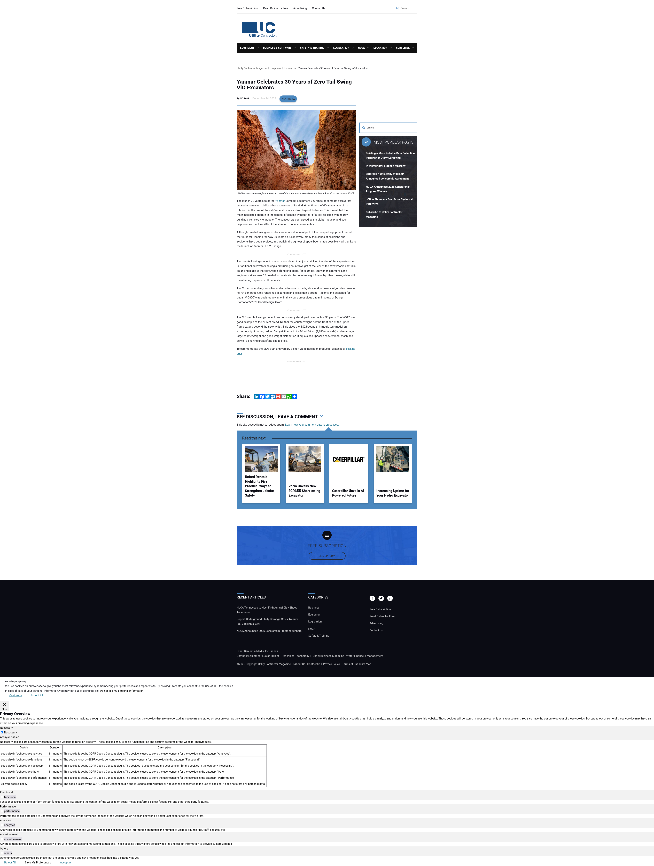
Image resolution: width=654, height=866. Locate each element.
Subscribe (403, 48)
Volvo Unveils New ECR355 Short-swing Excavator (304, 491)
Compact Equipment (249, 656)
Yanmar (280, 201)
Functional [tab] (6, 792)
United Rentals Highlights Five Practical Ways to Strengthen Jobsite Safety (259, 486)
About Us (299, 664)
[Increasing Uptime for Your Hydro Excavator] (392, 459)
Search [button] (398, 8)
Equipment (247, 48)
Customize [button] (15, 695)
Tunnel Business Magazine (327, 656)
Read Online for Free (275, 8)
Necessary (10, 733)
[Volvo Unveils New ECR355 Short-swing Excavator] (305, 459)
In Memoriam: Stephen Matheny (386, 166)
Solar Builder (271, 656)
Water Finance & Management (364, 656)
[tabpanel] (327, 763)
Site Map (365, 664)
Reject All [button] (10, 863)
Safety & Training (312, 48)
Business (313, 608)
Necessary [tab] (6, 728)
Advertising (300, 8)
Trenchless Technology (295, 656)
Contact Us (318, 8)
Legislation (341, 48)
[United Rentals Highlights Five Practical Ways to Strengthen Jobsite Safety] (261, 459)
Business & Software (277, 48)
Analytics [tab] (5, 821)
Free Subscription (247, 8)
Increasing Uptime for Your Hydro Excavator (392, 493)
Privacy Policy (331, 664)
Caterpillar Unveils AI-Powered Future (348, 493)
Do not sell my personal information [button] (121, 691)
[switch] (2, 797)
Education (380, 48)
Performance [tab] (8, 807)
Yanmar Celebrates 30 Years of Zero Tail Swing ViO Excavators (294, 85)
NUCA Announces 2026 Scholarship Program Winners (269, 631)
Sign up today (327, 556)
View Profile (288, 98)
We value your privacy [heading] (15, 681)
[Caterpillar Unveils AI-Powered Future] (348, 459)
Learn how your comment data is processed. (312, 425)
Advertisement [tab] (9, 834)
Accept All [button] (37, 695)
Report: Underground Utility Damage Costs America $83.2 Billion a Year (268, 621)
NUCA (361, 48)
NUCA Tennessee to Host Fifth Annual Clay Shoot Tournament (267, 610)
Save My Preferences (38, 863)
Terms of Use (350, 664)
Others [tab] (4, 849)
